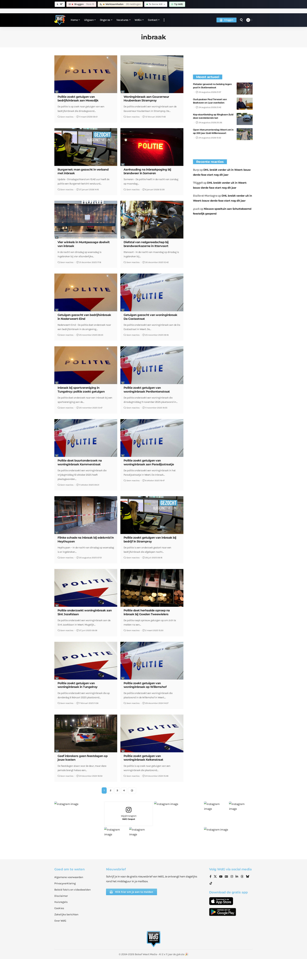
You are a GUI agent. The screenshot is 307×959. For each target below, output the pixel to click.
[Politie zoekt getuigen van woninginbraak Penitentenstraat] (151, 365)
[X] (215, 876)
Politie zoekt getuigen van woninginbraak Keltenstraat (143, 757)
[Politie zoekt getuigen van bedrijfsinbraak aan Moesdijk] (85, 74)
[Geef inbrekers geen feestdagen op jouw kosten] (85, 733)
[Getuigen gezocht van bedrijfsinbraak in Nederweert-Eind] (85, 292)
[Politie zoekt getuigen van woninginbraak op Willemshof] (151, 661)
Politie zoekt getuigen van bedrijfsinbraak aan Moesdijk (78, 98)
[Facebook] (210, 876)
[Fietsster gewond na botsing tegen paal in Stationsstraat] (245, 89)
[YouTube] (221, 876)
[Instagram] (232, 876)
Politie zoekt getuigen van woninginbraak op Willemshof (145, 685)
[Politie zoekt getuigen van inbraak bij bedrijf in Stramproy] (151, 515)
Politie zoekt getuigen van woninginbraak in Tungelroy (78, 685)
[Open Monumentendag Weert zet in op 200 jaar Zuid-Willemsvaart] (245, 134)
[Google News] (226, 876)
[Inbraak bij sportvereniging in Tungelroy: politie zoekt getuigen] (85, 365)
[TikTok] (211, 883)
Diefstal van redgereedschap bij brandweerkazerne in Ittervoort (146, 244)
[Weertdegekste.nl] (60, 20)
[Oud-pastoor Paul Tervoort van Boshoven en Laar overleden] (245, 104)
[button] (164, 20)
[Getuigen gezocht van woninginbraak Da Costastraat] (151, 292)
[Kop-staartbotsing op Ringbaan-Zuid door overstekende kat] (245, 119)
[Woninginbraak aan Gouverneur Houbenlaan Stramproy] (151, 74)
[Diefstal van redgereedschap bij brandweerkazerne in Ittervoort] (151, 220)
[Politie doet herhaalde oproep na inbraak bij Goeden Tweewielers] (151, 588)
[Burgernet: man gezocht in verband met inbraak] (85, 147)
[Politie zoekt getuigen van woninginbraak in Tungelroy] (85, 661)
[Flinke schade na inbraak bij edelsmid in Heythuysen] (85, 515)
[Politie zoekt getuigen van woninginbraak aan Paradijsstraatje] (151, 438)
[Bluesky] (247, 876)
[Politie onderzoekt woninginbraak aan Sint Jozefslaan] (85, 588)
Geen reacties (66, 116)
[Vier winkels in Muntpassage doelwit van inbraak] (85, 220)
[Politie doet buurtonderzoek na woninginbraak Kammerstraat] (85, 438)
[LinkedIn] (237, 876)
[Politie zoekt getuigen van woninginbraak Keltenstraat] (151, 733)
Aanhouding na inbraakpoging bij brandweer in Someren (147, 171)
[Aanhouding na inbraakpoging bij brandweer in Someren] (151, 147)
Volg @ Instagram (128, 817)
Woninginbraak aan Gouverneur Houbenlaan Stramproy (146, 98)
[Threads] (242, 876)
